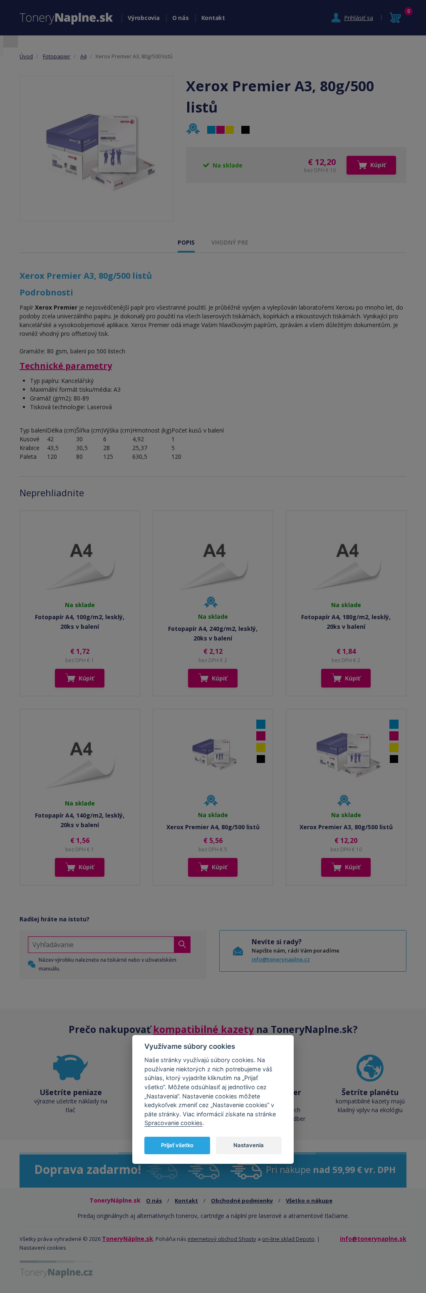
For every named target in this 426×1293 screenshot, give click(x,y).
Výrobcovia (144, 18)
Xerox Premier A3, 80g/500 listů (346, 827)
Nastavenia (248, 1145)
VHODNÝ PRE (229, 242)
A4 (83, 56)
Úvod (26, 56)
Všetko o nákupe (309, 1200)
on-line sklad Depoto (288, 1239)
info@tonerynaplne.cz (281, 959)
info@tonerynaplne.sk (373, 1239)
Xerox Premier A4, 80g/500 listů (213, 827)
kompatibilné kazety (203, 1029)
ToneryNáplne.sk (127, 1239)
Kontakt (213, 18)
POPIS (186, 242)
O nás (180, 18)
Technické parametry (66, 365)
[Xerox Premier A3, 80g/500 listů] (96, 148)
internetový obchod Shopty (222, 1239)
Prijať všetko (177, 1145)
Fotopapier (56, 56)
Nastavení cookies (43, 1247)
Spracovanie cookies (173, 1122)
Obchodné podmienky (242, 1200)
